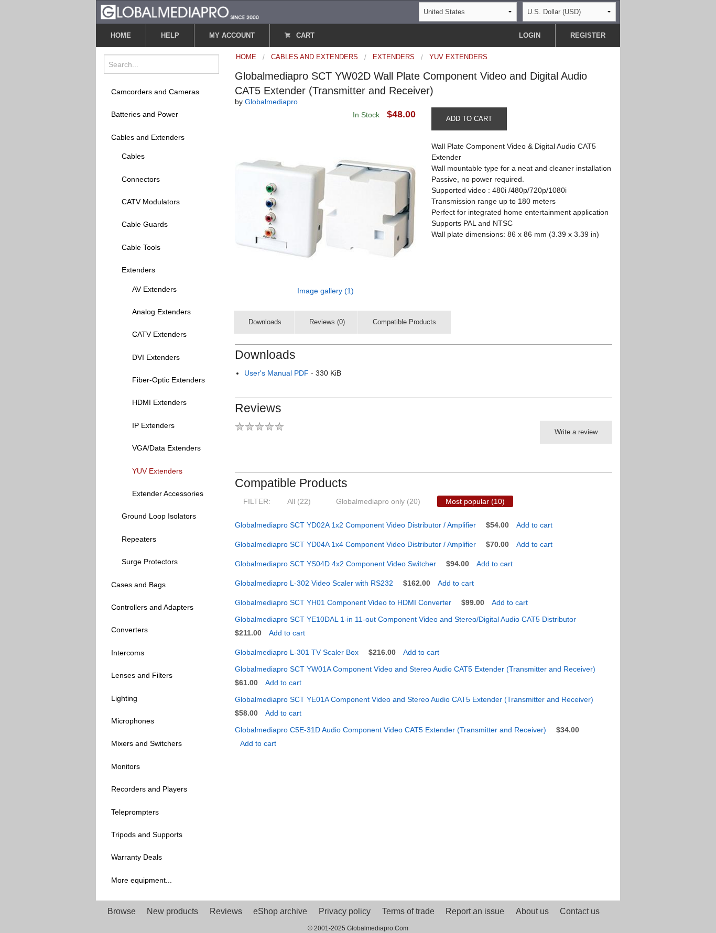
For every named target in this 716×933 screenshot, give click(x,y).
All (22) (299, 501)
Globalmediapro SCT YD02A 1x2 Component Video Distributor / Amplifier (355, 525)
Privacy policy (345, 911)
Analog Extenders (161, 312)
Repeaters (139, 539)
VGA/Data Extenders (166, 448)
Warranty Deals (136, 857)
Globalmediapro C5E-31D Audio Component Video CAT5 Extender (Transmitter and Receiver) (390, 730)
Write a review (576, 432)
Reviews (226, 911)
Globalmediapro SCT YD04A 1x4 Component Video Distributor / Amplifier (355, 544)
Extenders (138, 270)
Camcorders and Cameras (155, 91)
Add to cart (534, 525)
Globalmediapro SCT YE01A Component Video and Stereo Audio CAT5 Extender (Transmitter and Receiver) (414, 699)
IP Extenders (153, 425)
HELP (170, 35)
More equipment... (141, 880)
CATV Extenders (159, 334)
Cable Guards (145, 224)
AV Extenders (154, 289)
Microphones (132, 721)
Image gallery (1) (325, 291)
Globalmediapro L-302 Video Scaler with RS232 (314, 583)
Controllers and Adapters (152, 607)
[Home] (180, 11)
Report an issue (475, 911)
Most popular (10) (475, 501)
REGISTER (587, 35)
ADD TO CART (469, 119)
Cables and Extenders (148, 137)
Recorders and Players (149, 789)
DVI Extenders (156, 357)
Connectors (141, 179)
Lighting (124, 698)
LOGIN (529, 35)
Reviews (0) (327, 322)
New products (172, 911)
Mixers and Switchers (146, 743)
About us (532, 911)
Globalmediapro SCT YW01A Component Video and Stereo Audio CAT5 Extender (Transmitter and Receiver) (415, 669)
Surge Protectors (150, 561)
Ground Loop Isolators (159, 516)
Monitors (125, 766)
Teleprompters (135, 812)
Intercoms (127, 653)
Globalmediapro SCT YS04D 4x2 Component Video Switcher (335, 563)
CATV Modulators (151, 201)
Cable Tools (141, 247)
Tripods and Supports (146, 834)
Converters (129, 629)
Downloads (264, 322)
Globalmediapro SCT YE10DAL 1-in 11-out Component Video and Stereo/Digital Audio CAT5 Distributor (405, 619)
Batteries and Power (144, 114)
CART (304, 35)
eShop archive (280, 911)
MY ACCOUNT (232, 35)
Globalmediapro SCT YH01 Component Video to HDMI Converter (343, 602)
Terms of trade (408, 911)
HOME (121, 35)
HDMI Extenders (159, 402)
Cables (133, 156)
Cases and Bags (138, 584)
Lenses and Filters (141, 675)
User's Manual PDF (276, 373)
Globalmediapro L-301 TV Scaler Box (297, 652)
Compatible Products (404, 322)
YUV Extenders (157, 471)
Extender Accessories (167, 493)
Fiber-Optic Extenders (168, 380)
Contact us (580, 911)
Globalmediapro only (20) (378, 501)
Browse (121, 911)
